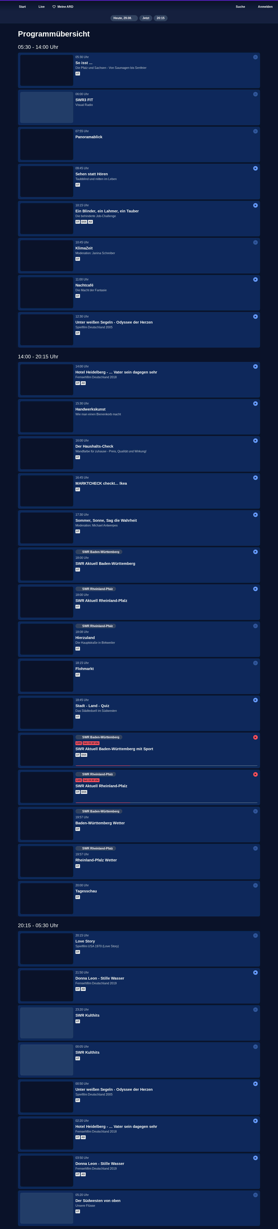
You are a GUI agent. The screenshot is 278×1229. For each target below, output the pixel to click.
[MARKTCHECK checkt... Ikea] (46, 491)
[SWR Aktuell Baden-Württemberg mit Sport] (46, 750)
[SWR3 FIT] (46, 107)
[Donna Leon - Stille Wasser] (46, 986)
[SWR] (139, 6)
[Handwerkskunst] (46, 417)
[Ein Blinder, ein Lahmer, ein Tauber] (46, 218)
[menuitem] (6, 7)
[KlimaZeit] (46, 255)
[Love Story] (46, 949)
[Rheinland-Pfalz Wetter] (46, 861)
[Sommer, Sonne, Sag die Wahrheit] (46, 528)
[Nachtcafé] (46, 293)
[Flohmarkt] (46, 676)
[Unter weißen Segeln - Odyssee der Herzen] (46, 330)
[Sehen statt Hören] (46, 181)
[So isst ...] (46, 70)
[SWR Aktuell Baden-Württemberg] (46, 565)
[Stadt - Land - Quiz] (46, 713)
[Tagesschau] (46, 898)
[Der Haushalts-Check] (46, 454)
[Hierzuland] (46, 639)
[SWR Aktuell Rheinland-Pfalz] (46, 602)
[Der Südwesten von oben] (46, 1208)
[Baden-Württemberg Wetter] (46, 824)
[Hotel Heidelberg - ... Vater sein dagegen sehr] (46, 380)
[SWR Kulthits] (46, 1023)
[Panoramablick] (46, 144)
